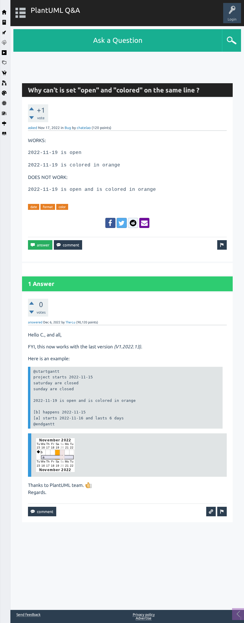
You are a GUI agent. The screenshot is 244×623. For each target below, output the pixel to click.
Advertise (143, 618)
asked (32, 128)
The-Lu (70, 322)
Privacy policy (144, 614)
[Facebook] (110, 223)
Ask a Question (118, 40)
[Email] (144, 223)
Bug (68, 128)
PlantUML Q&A (55, 10)
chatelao (84, 128)
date (33, 207)
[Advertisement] (127, 65)
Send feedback (28, 614)
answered (35, 322)
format (48, 207)
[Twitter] (122, 223)
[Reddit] (133, 223)
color (62, 207)
